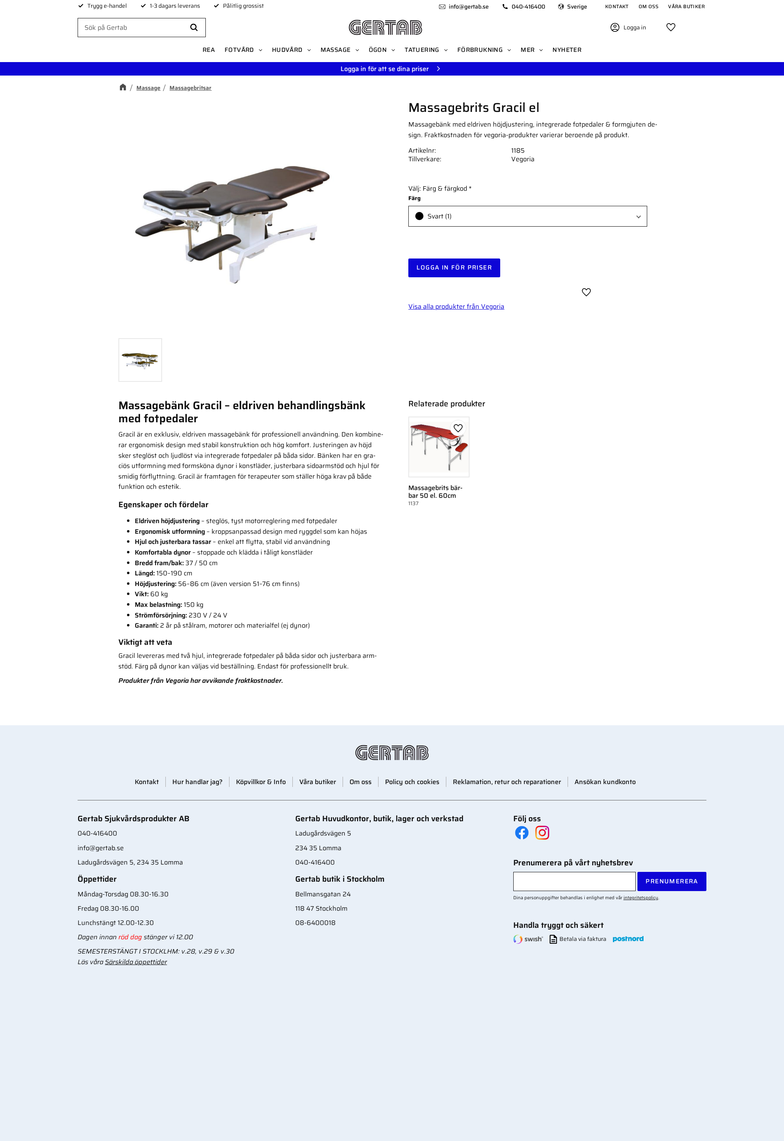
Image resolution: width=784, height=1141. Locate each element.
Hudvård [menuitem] (287, 50)
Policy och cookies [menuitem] (412, 782)
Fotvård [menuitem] (239, 50)
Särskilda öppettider (136, 962)
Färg (414, 198)
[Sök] (194, 27)
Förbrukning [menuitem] (480, 50)
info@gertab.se (469, 6)
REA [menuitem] (209, 50)
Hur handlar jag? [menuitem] (197, 782)
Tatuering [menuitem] (422, 50)
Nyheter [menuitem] (566, 50)
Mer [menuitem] (528, 50)
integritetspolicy (641, 897)
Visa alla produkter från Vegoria (456, 306)
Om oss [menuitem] (648, 6)
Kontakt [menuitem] (617, 6)
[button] (670, 27)
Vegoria (523, 159)
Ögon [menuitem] (378, 50)
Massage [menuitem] (336, 50)
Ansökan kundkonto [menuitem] (605, 782)
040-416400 (528, 6)
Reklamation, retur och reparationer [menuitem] (507, 782)
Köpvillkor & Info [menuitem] (261, 782)
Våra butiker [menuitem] (686, 6)
